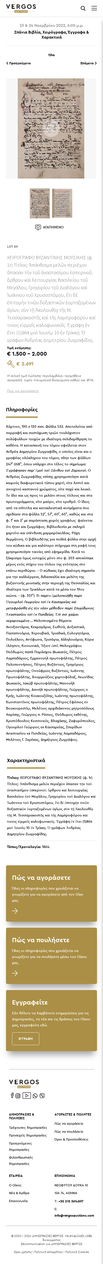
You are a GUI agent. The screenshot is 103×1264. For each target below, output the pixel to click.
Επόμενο (87, 63)
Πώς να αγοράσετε (69, 1124)
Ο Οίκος (15, 1185)
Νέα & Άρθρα (19, 1193)
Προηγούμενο (19, 63)
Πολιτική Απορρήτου (48, 1252)
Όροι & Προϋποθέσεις (71, 1140)
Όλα (51, 55)
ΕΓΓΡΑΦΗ (25, 1039)
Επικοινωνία (18, 1201)
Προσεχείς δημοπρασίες (28, 1136)
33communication (33, 1244)
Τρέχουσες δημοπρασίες (28, 1128)
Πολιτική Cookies (77, 1252)
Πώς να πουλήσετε (69, 1132)
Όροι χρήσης (23, 1252)
